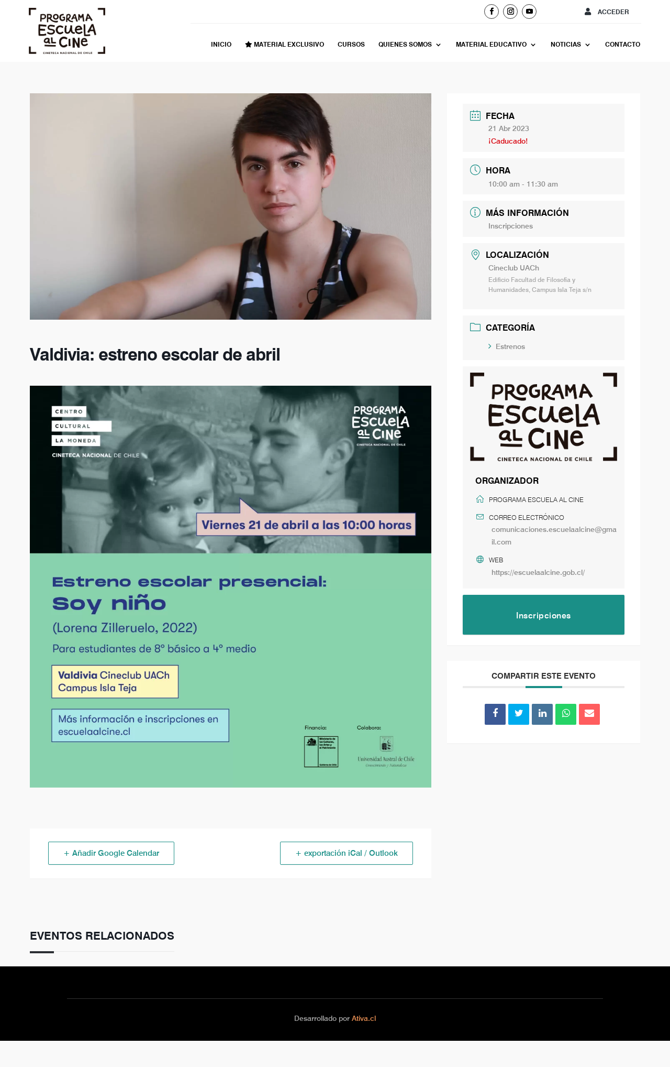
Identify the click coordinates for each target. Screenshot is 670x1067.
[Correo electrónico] (589, 714)
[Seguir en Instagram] (510, 11)
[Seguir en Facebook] (491, 11)
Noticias (566, 44)
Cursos (351, 44)
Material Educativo (491, 44)
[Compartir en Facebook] (495, 714)
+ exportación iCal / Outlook (346, 853)
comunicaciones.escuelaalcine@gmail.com (554, 535)
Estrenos (510, 346)
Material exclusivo (288, 44)
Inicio (221, 44)
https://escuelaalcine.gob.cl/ (538, 572)
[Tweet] (518, 714)
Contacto (622, 44)
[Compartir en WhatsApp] (565, 714)
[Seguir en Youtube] (529, 11)
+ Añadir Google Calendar (111, 853)
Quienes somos (405, 44)
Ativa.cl (364, 1018)
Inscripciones (510, 226)
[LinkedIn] (542, 714)
